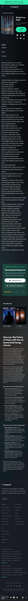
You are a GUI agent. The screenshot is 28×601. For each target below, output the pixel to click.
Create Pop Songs (6, 568)
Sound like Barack (17, 558)
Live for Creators (19, 521)
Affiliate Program (19, 524)
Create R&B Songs (16, 570)
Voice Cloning (5, 513)
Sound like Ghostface (7, 554)
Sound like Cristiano (6, 558)
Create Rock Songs (6, 570)
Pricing (17, 516)
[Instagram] (14, 586)
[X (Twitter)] (11, 586)
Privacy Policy (5, 531)
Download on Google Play (16, 285)
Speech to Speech (6, 510)
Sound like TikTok (16, 560)
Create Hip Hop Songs (17, 568)
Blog (16, 513)
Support (4, 542)
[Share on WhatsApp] (20, 35)
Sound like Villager (6, 560)
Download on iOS (16, 280)
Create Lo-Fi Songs (17, 575)
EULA (3, 536)
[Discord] (8, 586)
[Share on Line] (20, 38)
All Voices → (4, 562)
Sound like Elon (15, 551)
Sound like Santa (17, 554)
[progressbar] (14, 600)
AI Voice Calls (5, 524)
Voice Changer (5, 521)
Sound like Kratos (6, 556)
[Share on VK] (17, 38)
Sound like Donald (6, 551)
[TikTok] (17, 586)
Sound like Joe (15, 556)
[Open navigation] (2, 7)
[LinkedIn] (20, 586)
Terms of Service (6, 534)
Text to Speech (5, 507)
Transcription (5, 518)
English (4, 498)
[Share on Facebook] (17, 35)
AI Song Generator (6, 516)
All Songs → (4, 577)
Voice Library (18, 507)
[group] (14, 600)
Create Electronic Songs (20, 572)
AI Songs (17, 510)
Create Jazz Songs (6, 575)
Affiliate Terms (5, 539)
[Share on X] (23, 35)
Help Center (18, 518)
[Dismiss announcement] (26, 2)
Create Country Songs (7, 572)
